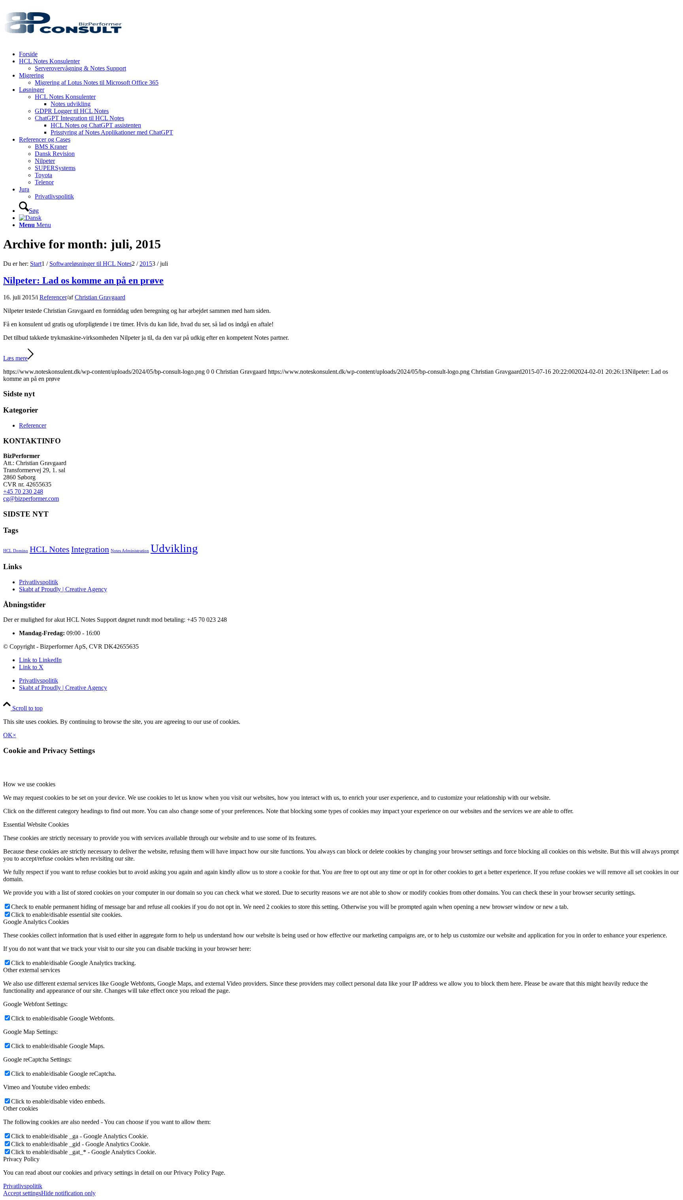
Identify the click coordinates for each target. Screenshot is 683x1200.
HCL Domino (15, 551)
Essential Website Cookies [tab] (36, 824)
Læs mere (15, 358)
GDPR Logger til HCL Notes (72, 111)
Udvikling (174, 548)
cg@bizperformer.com (31, 498)
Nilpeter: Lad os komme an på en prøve (83, 280)
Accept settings (22, 1193)
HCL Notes (50, 549)
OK (8, 735)
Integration (90, 549)
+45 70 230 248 (23, 491)
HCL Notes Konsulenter (65, 96)
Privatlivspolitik (38, 582)
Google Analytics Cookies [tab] (36, 921)
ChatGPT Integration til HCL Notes (79, 118)
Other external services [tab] (31, 970)
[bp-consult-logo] (62, 40)
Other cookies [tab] (20, 1108)
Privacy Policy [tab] (21, 1159)
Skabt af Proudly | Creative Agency (63, 589)
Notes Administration (130, 551)
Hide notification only (68, 1193)
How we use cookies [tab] (29, 784)
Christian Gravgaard (100, 297)
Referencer (53, 297)
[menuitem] (349, 54)
